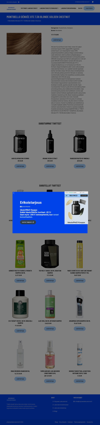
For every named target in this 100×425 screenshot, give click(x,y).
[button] (28, 222)
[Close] (13, 193)
